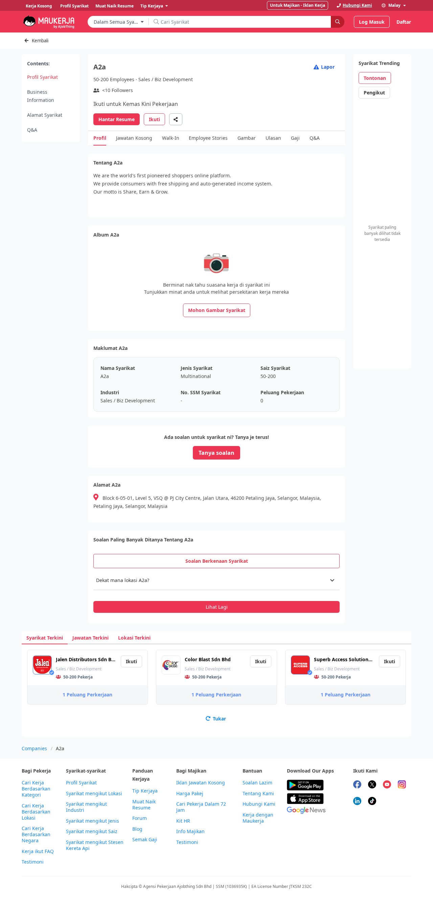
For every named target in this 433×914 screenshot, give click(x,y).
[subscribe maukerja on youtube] (387, 785)
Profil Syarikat (42, 77)
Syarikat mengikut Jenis (92, 821)
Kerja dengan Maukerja (258, 818)
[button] (216, 580)
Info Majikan (190, 831)
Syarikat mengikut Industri (86, 807)
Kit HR (183, 821)
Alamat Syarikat (44, 115)
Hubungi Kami (259, 804)
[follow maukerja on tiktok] (372, 802)
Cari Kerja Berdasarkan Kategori (36, 789)
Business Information (40, 96)
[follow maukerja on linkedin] (357, 802)
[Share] (175, 119)
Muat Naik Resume (144, 805)
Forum (139, 818)
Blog (137, 829)
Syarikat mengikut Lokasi (94, 793)
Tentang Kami (258, 793)
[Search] (337, 22)
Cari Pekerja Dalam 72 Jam (201, 807)
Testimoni (33, 862)
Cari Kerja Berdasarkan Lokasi (36, 812)
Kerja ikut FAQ (38, 851)
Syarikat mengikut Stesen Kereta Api (94, 845)
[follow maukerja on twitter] (372, 785)
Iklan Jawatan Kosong (200, 783)
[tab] (216, 561)
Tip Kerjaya (145, 791)
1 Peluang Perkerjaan (87, 694)
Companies (34, 748)
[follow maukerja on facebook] (357, 785)
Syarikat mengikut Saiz (91, 831)
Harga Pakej (189, 793)
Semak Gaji (144, 840)
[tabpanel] (216, 592)
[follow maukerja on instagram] (402, 785)
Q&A (32, 130)
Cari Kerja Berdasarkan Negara (36, 834)
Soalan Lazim (257, 783)
